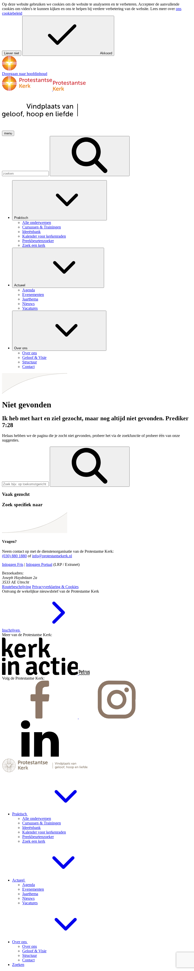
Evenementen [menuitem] (33, 294)
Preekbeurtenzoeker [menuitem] (38, 241)
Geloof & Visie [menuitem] (34, 357)
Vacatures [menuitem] (30, 308)
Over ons (21, 348)
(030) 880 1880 (14, 556)
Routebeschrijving (16, 587)
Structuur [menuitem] (29, 362)
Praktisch (21, 218)
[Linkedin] (40, 756)
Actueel (20, 285)
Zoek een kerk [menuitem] (33, 245)
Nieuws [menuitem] (28, 304)
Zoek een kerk (33, 841)
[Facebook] (40, 717)
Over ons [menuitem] (29, 353)
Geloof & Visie (34, 951)
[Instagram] (117, 717)
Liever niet (11, 53)
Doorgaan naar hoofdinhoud (24, 74)
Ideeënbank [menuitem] (31, 231)
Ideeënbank (31, 827)
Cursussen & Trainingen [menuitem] (41, 227)
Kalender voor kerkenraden (44, 832)
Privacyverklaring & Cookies (55, 587)
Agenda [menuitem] (28, 290)
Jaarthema (30, 894)
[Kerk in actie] (40, 674)
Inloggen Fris (12, 564)
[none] (102, 214)
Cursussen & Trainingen (41, 823)
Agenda (28, 885)
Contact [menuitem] (28, 366)
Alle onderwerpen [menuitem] (36, 222)
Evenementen (33, 889)
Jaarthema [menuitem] (30, 299)
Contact (28, 960)
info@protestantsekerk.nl (52, 556)
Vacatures (30, 903)
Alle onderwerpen (36, 818)
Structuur (29, 955)
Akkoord (106, 53)
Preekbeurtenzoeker (38, 837)
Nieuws (28, 898)
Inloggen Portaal (39, 564)
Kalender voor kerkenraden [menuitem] (44, 236)
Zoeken (18, 964)
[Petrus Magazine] (84, 674)
